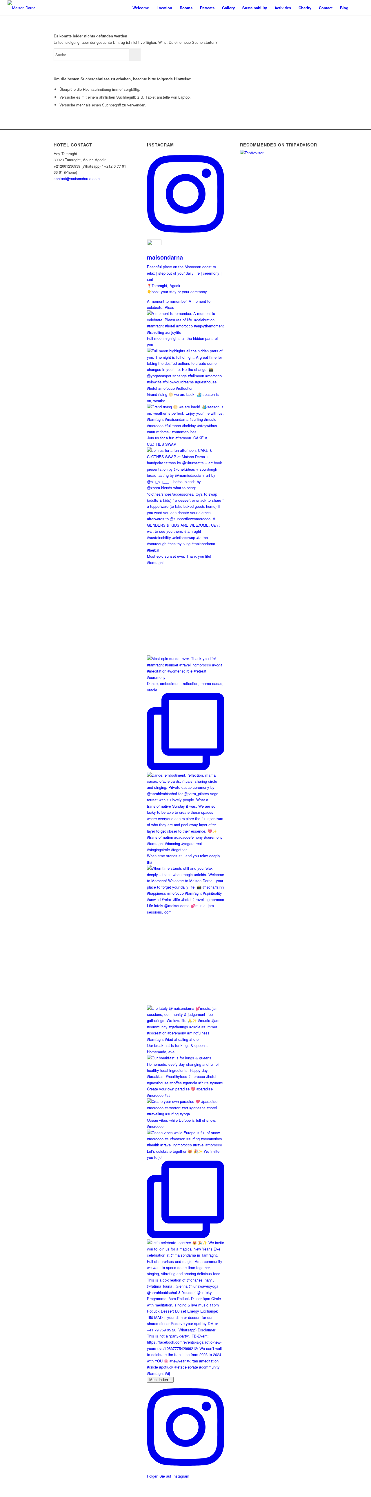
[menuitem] (141, 7)
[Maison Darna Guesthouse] (30, 7)
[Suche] (357, 7)
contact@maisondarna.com (77, 178)
